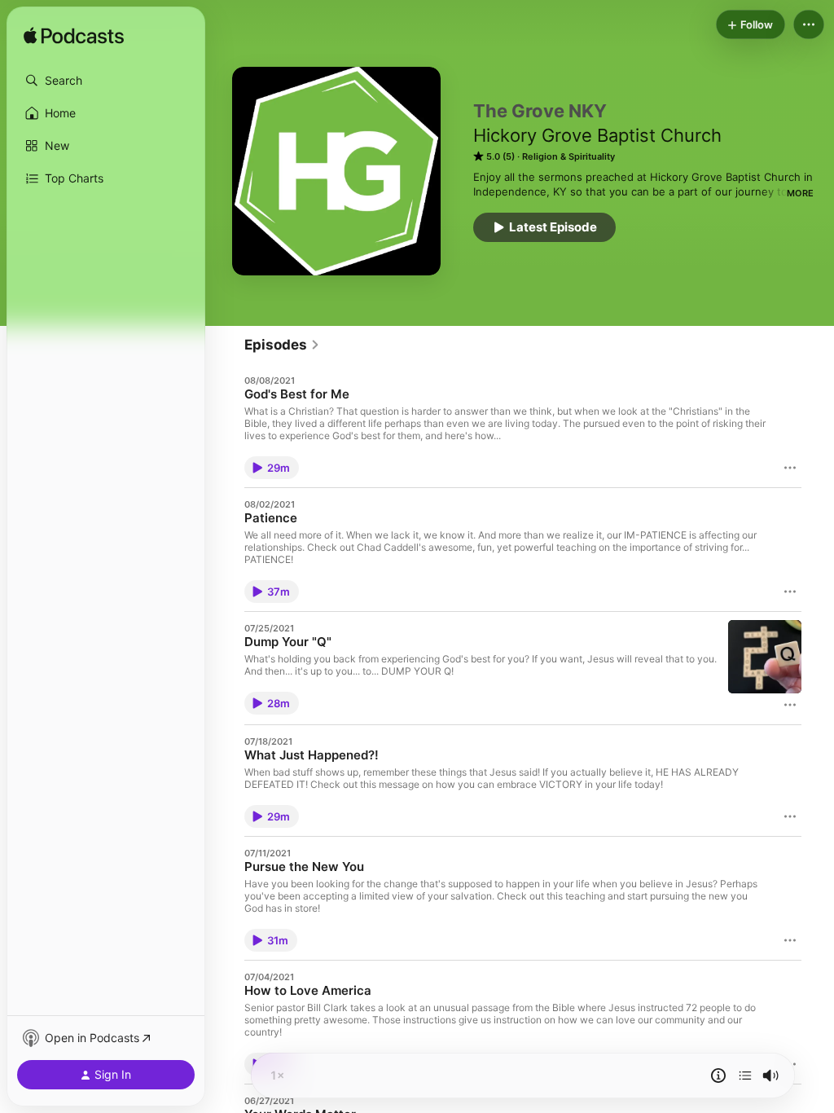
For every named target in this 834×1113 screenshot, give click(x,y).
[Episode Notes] (718, 1075)
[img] (74, 37)
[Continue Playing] (745, 1075)
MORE (800, 193)
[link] (282, 345)
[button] (106, 81)
